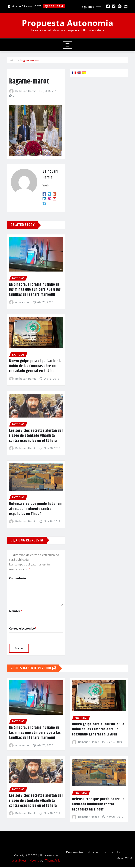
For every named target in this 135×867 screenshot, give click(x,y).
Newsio (34, 860)
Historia (107, 852)
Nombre (15, 611)
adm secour (22, 302)
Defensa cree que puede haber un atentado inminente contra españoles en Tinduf (35, 509)
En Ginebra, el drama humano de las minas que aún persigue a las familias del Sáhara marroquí (35, 290)
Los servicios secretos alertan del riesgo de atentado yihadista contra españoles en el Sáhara (36, 436)
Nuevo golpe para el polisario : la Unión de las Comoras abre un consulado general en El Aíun (35, 366)
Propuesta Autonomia (67, 22)
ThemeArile (52, 860)
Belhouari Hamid (25, 91)
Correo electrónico (22, 628)
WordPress (19, 860)
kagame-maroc (29, 60)
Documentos (74, 852)
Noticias (93, 852)
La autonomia (124, 854)
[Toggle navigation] (67, 45)
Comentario (17, 578)
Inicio (13, 60)
